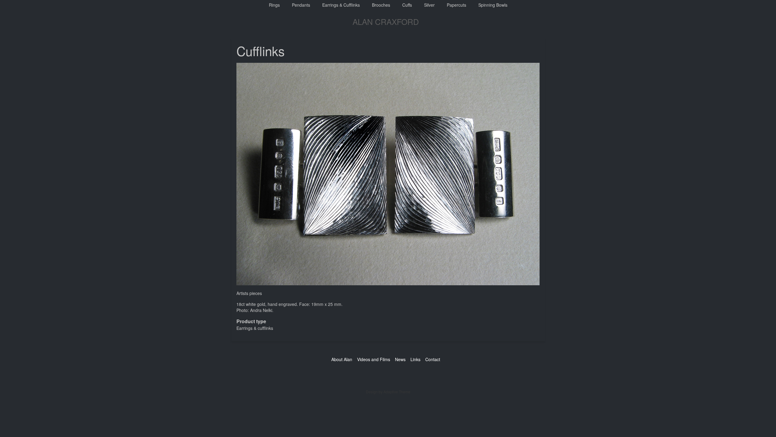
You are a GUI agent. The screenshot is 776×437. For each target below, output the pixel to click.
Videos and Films (373, 359)
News (400, 359)
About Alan (341, 359)
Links (415, 359)
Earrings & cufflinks (254, 328)
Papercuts (456, 5)
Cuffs (407, 5)
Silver (429, 5)
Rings (274, 5)
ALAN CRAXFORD (386, 21)
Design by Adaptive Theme (388, 391)
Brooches (381, 5)
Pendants (301, 5)
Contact (432, 359)
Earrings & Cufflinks (341, 5)
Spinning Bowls (492, 5)
